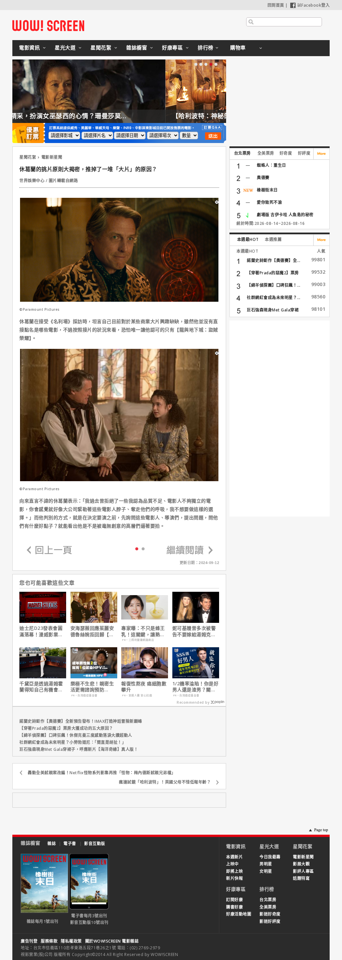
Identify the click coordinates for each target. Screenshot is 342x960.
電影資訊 (29, 47)
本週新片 (234, 857)
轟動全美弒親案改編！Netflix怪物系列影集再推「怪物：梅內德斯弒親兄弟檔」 (102, 773)
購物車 (238, 47)
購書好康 (234, 907)
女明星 (266, 871)
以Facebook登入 (313, 5)
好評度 (304, 153)
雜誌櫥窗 (136, 47)
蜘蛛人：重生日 (271, 165)
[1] (143, 548)
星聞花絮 (101, 47)
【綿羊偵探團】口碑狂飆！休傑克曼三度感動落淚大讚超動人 (75, 735)
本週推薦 (273, 239)
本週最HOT (248, 239)
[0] (136, 548)
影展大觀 (301, 864)
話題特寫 (301, 878)
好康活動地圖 (238, 914)
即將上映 (234, 871)
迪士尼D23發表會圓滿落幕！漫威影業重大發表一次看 (41, 631)
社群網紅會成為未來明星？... (274, 297)
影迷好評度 (270, 921)
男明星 (266, 864)
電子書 (69, 843)
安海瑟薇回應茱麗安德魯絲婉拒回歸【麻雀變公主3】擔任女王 (93, 631)
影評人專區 (303, 871)
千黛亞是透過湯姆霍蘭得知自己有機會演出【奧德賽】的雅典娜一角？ (41, 687)
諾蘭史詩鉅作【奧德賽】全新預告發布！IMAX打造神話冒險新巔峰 (80, 721)
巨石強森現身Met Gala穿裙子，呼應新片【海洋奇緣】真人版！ (78, 749)
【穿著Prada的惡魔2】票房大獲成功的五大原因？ (66, 728)
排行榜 (205, 47)
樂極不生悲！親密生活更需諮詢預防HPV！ (92, 687)
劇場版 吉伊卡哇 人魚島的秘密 (285, 215)
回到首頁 (276, 5)
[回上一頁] (49, 550)
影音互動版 (94, 843)
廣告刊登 (29, 941)
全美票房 (266, 153)
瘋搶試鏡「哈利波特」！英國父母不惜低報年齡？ (165, 782)
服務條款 (49, 941)
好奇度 (286, 153)
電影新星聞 (51, 157)
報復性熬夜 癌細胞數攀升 (143, 687)
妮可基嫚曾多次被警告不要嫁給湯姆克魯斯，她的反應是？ (194, 631)
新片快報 (234, 878)
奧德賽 (263, 177)
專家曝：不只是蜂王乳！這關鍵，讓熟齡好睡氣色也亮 (143, 631)
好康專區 (172, 47)
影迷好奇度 (270, 914)
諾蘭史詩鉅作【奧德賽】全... (274, 260)
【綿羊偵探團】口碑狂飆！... (274, 285)
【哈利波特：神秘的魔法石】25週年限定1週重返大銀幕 (103, 116)
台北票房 (242, 153)
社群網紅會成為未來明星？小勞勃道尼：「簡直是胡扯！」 (72, 742)
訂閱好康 (234, 900)
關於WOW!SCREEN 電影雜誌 (112, 941)
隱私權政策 (71, 941)
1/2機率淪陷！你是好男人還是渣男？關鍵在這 (195, 687)
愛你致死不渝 (269, 202)
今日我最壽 (270, 857)
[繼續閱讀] (189, 550)
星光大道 (65, 47)
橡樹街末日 (267, 190)
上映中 (232, 864)
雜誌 (51, 843)
